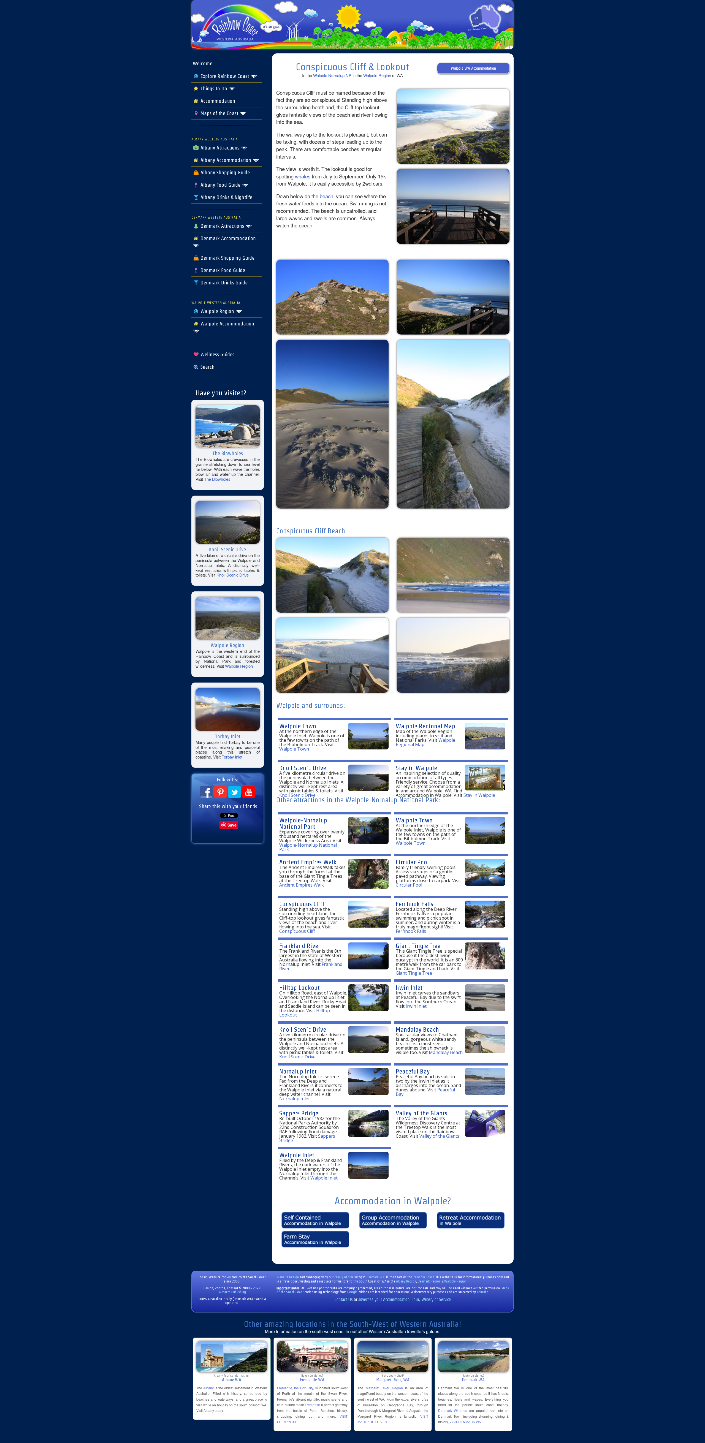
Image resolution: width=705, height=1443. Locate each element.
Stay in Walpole (416, 767)
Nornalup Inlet (298, 1071)
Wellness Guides (216, 354)
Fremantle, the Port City (295, 1387)
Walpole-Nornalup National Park (303, 823)
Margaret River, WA (393, 1379)
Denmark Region (429, 1281)
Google (352, 1292)
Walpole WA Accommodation (473, 68)
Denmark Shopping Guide (226, 258)
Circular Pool (412, 861)
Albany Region (406, 1281)
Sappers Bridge (298, 1113)
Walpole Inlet (296, 1154)
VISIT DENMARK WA (465, 1421)
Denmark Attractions (222, 226)
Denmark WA (375, 1277)
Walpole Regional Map (425, 725)
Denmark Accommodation (227, 238)
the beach (322, 196)
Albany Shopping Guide (224, 172)
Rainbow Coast (423, 1277)
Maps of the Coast (219, 113)
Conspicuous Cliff (301, 903)
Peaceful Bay (413, 1071)
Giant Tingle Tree (418, 945)
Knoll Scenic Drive (232, 575)
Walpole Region (217, 311)
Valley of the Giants (421, 1113)
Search (207, 367)
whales (302, 176)
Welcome (202, 63)
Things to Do (214, 88)
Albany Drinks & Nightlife (225, 197)
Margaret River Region (384, 1387)
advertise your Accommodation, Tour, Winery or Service (404, 1299)
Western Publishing (232, 1292)
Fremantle (312, 1404)
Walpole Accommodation (226, 324)
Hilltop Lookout (299, 987)
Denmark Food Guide (222, 270)
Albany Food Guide (220, 185)
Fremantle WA (312, 1379)
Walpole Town (297, 725)
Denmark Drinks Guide (223, 283)
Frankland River (299, 945)
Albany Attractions (220, 148)
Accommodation (217, 101)
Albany (208, 1387)
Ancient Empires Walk (308, 861)
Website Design (287, 1277)
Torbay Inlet (232, 757)
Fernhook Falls (414, 903)
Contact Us (344, 1299)
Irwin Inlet (409, 987)
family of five (344, 1277)
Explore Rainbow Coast (224, 76)
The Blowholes (217, 479)
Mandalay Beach (417, 1029)
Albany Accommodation (226, 160)
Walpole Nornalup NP (332, 75)
